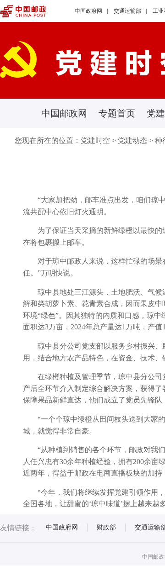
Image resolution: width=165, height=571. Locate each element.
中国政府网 (88, 11)
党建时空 (95, 140)
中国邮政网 (64, 113)
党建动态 (132, 140)
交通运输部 (127, 11)
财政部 (106, 527)
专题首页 (117, 113)
